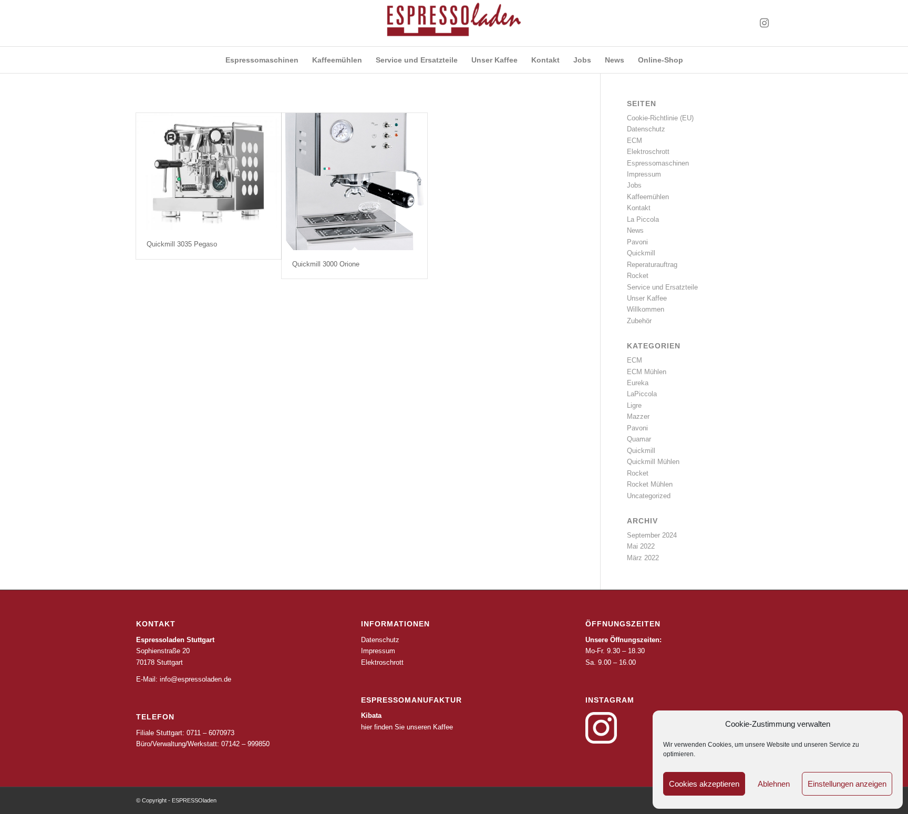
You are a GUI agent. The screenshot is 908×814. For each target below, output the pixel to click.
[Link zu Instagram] (764, 23)
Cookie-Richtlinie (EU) (660, 118)
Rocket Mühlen (650, 484)
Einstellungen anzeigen (847, 783)
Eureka (637, 383)
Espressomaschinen (658, 163)
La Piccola (643, 219)
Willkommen (645, 309)
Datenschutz (646, 129)
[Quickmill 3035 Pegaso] (208, 171)
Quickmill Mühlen (653, 462)
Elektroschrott (648, 152)
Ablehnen (774, 783)
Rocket (637, 276)
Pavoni (637, 242)
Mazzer (638, 416)
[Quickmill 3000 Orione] (354, 181)
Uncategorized (648, 496)
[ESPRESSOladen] (454, 23)
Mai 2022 (641, 546)
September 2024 (652, 535)
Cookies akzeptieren (704, 783)
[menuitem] (262, 60)
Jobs (634, 185)
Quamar (639, 439)
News (635, 230)
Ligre (634, 405)
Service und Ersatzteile (662, 287)
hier (366, 727)
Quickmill (641, 253)
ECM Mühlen (646, 372)
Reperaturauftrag (652, 265)
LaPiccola (642, 394)
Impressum (644, 174)
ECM (634, 141)
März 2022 (643, 558)
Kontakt (639, 208)
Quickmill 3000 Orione (325, 264)
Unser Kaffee (647, 298)
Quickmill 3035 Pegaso (182, 244)
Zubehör (639, 321)
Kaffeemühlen (648, 197)
